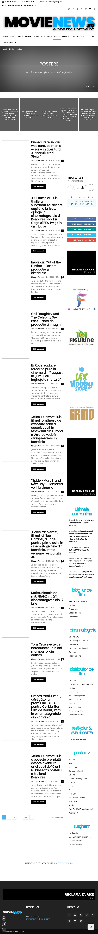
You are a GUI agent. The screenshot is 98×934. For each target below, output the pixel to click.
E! (69, 790)
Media (56, 37)
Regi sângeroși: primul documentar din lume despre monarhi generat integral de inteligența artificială (81, 536)
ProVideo (72, 703)
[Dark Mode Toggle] (90, 926)
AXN (70, 763)
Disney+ (72, 782)
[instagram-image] (6, 875)
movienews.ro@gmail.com (38, 919)
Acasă (4, 49)
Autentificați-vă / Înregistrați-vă (50, 2)
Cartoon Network (76, 771)
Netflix (71, 805)
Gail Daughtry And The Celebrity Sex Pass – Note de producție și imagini (46, 319)
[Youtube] (90, 9)
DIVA (71, 786)
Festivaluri (7, 43)
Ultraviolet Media (76, 715)
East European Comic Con (80, 837)
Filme (19, 37)
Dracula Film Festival (77, 739)
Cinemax (72, 775)
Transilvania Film (76, 711)
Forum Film (73, 692)
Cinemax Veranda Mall (78, 648)
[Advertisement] (81, 155)
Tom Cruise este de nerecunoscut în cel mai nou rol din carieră (46, 649)
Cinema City (74, 637)
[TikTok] (77, 9)
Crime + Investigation (78, 778)
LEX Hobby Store (76, 840)
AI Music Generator (76, 520)
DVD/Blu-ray (77, 37)
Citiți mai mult (38, 186)
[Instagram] (69, 9)
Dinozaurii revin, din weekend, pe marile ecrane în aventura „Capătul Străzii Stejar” (46, 149)
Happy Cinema (75, 656)
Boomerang (73, 767)
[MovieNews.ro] (49, 22)
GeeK (48, 37)
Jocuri (27, 37)
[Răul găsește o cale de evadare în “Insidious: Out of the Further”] (29, 114)
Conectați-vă (89, 224)
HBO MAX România (77, 797)
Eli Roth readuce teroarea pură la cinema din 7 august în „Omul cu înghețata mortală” (47, 372)
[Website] (86, 9)
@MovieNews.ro (63, 863)
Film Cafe (73, 794)
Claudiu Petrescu (37, 160)
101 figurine (74, 833)
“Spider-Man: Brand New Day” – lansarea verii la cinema (47, 484)
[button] (93, 37)
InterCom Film (75, 699)
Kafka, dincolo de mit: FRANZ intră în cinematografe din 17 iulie (47, 598)
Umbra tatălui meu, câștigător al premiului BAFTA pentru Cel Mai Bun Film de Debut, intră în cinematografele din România (46, 706)
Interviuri (65, 37)
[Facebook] (65, 9)
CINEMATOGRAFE (14, 5)
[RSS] (73, 9)
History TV (73, 801)
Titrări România (75, 844)
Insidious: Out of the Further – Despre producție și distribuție (46, 267)
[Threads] (94, 9)
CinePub (72, 680)
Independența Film (77, 695)
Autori (4, 5)
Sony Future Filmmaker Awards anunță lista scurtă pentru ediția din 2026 (81, 574)
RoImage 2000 (75, 707)
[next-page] (31, 817)
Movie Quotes (74, 616)
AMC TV (72, 759)
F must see (73, 609)
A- (4, 930)
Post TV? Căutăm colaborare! (81, 809)
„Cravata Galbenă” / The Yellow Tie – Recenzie (81, 523)
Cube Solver (73, 547)
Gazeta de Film (75, 613)
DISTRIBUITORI (29, 5)
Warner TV (73, 813)
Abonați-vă (89, 240)
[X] (82, 9)
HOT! (4, 37)
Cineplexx (73, 652)
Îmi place (90, 219)
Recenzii (12, 37)
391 (25, 817)
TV (15, 43)
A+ (4, 918)
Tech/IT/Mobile (38, 37)
